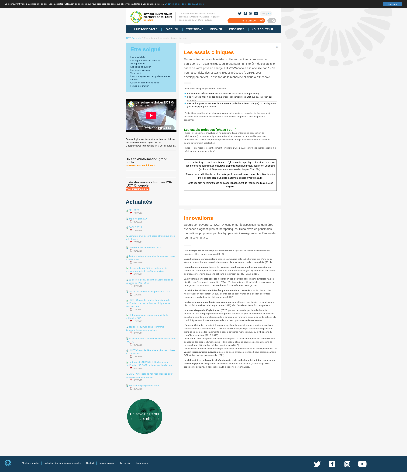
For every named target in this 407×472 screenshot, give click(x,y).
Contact (90, 463)
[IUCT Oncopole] (151, 17)
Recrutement (141, 463)
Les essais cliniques (140, 70)
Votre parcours (137, 63)
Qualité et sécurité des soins (144, 82)
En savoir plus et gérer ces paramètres (184, 4)
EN (269, 13)
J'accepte (392, 4)
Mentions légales (30, 463)
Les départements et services (145, 60)
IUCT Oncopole (133, 38)
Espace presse (106, 463)
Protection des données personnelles (62, 463)
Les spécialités (137, 57)
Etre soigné (149, 38)
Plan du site (125, 463)
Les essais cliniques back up (172, 38)
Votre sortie (136, 73)
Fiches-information (139, 86)
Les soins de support (140, 66)
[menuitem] (146, 29)
